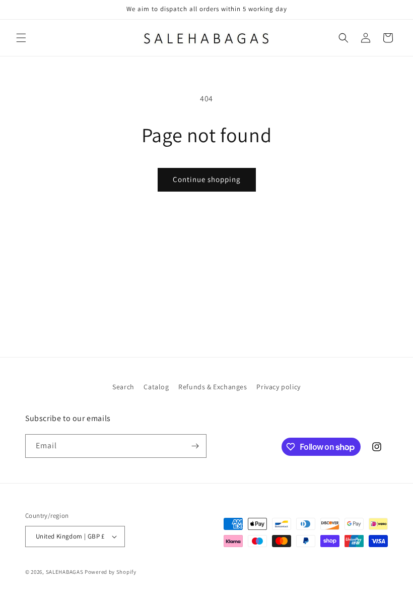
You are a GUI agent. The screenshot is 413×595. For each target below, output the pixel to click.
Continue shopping (207, 179)
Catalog (156, 386)
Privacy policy (278, 386)
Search (123, 386)
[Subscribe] (195, 446)
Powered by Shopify (110, 571)
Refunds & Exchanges (212, 386)
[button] (21, 38)
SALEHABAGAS (65, 571)
